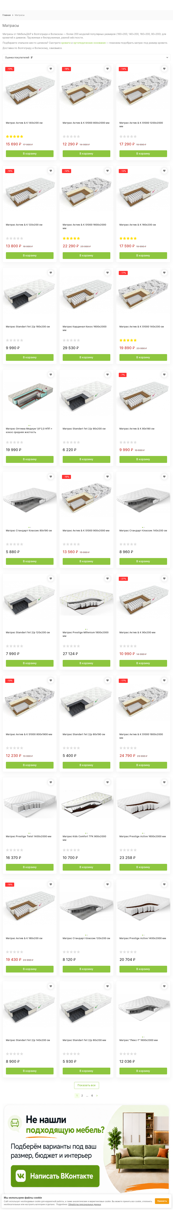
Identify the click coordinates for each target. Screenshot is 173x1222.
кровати (66, 42)
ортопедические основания (89, 42)
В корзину (30, 153)
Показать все (87, 1085)
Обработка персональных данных (84, 1204)
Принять (162, 1201)
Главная (7, 15)
